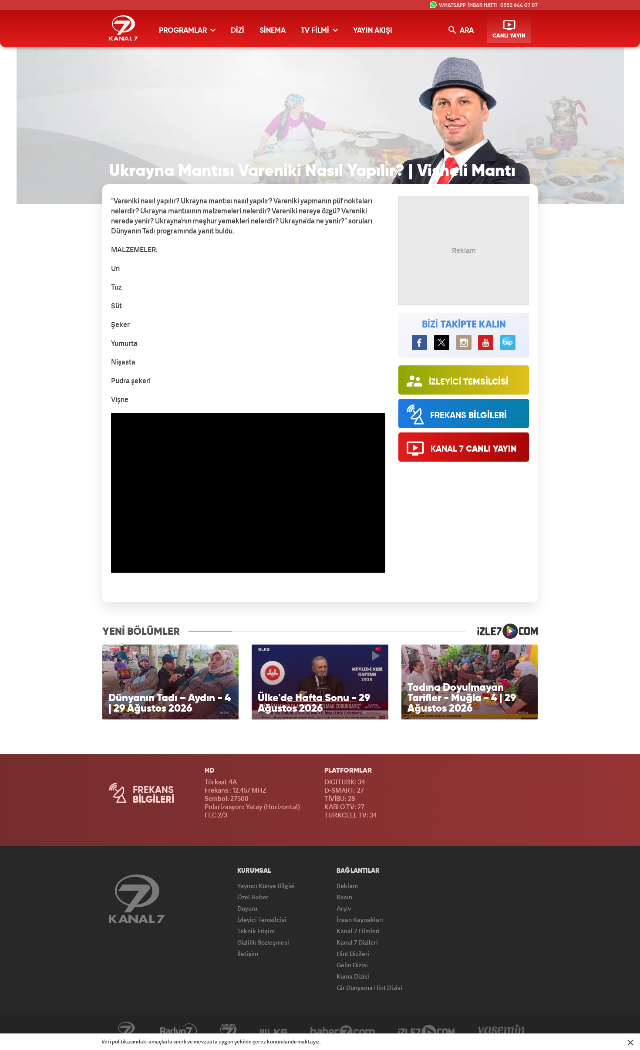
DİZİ (237, 30)
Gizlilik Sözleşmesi (263, 942)
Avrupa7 (228, 1031)
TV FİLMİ (316, 30)
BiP (507, 342)
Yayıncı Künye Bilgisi (266, 885)
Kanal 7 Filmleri (358, 931)
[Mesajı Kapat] (630, 1042)
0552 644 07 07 (519, 5)
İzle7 (426, 1031)
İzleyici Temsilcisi (261, 919)
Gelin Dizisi (352, 965)
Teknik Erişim (256, 931)
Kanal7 (126, 1031)
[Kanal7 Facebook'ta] (419, 342)
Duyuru (247, 908)
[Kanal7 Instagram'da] (464, 342)
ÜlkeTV (273, 1031)
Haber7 (342, 1031)
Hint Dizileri (353, 953)
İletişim (247, 953)
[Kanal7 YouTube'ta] (485, 342)
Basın (344, 897)
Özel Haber (252, 897)
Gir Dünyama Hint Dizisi (369, 987)
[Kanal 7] (137, 898)
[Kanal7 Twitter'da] (441, 342)
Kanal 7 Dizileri (357, 942)
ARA (466, 30)
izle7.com (502, 631)
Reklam (347, 885)
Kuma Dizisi (353, 976)
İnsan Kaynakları (360, 919)
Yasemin (501, 1031)
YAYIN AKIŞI (372, 30)
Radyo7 (178, 1031)
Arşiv (344, 908)
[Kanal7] (123, 28)
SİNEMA (272, 30)
